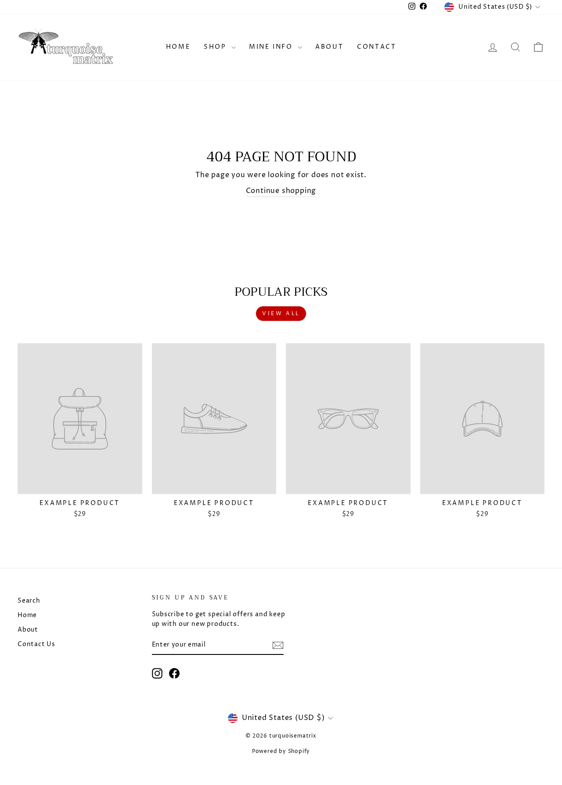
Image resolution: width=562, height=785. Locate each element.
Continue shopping (281, 191)
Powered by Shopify (281, 751)
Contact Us (36, 644)
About (329, 47)
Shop (216, 47)
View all (281, 313)
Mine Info (272, 47)
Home (178, 47)
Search (29, 601)
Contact (376, 47)
